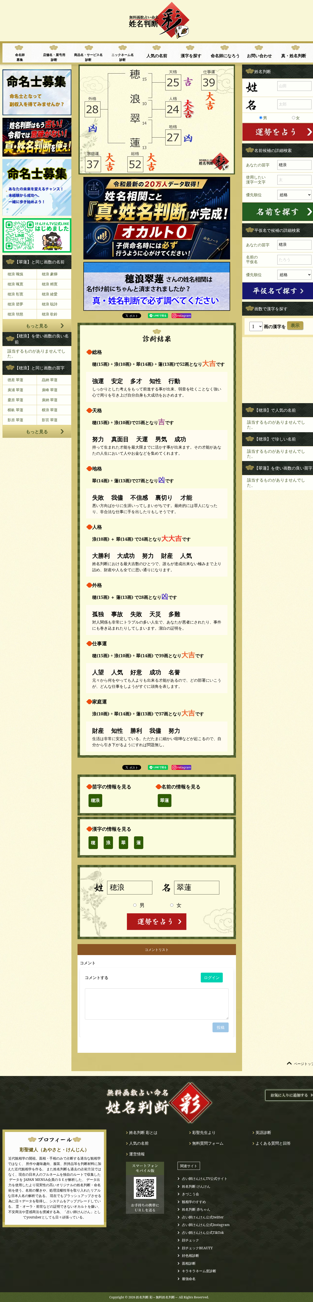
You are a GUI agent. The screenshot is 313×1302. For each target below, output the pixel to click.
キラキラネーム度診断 (199, 1271)
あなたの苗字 (257, 164)
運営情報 (137, 1154)
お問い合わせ (259, 55)
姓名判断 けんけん (196, 1186)
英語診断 (263, 1132)
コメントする (96, 977)
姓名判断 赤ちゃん (196, 1209)
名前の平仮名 (252, 259)
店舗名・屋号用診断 (54, 57)
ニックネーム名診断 (123, 57)
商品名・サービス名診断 (88, 57)
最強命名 (189, 1278)
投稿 (220, 1027)
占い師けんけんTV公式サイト (204, 1178)
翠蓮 (164, 800)
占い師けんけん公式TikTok (203, 1232)
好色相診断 (190, 1255)
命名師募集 (20, 57)
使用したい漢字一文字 (256, 179)
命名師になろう (225, 55)
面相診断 (189, 1263)
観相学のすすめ (194, 1201)
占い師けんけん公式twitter (203, 1217)
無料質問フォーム (208, 1143)
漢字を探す (191, 55)
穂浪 (95, 800)
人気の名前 (156, 55)
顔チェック (190, 1240)
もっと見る (37, 326)
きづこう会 (190, 1194)
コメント (88, 962)
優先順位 (254, 194)
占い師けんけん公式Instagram (206, 1224)
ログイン (212, 977)
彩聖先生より (204, 1132)
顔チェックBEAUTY (197, 1248)
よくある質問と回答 (273, 1143)
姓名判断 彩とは (143, 1132)
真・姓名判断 (293, 55)
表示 (295, 325)
